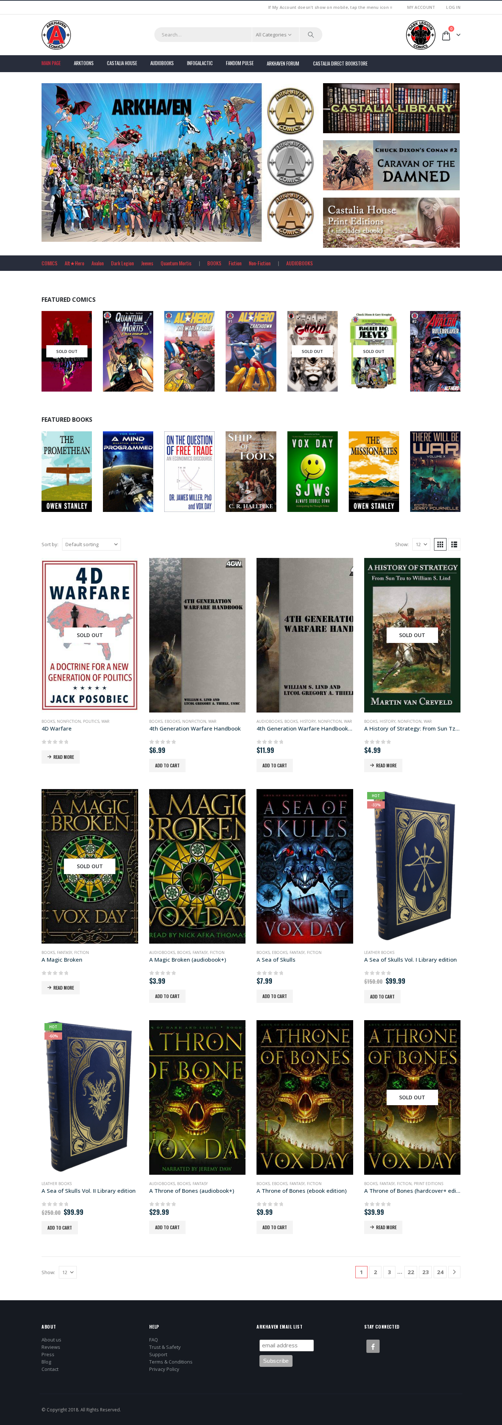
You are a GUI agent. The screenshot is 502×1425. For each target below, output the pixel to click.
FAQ (153, 1339)
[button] (440, 544)
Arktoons (84, 63)
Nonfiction (260, 477)
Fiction (235, 263)
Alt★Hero (74, 263)
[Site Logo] (56, 35)
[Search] (311, 34)
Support (158, 1354)
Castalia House (122, 63)
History (308, 721)
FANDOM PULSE (240, 63)
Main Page (51, 63)
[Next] (454, 1272)
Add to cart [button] (167, 765)
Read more (63, 757)
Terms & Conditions (171, 1361)
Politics (91, 721)
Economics (199, 477)
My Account (421, 7)
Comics (56, 365)
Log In (453, 7)
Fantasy (64, 952)
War (105, 721)
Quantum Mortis (176, 263)
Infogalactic (200, 63)
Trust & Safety (165, 1347)
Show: (402, 544)
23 (425, 1272)
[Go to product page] (197, 635)
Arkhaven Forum (283, 63)
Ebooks (318, 477)
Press (48, 1354)
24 (440, 1272)
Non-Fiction (259, 263)
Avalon (98, 263)
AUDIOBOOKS (299, 263)
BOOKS (214, 263)
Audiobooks (162, 63)
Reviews (51, 1347)
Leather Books (379, 952)
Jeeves (147, 263)
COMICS (49, 263)
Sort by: (50, 544)
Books (55, 477)
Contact (50, 1369)
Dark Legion (122, 263)
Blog (46, 1361)
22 (411, 1272)
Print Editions (428, 1183)
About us (51, 1339)
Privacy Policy (164, 1369)
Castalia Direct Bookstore (340, 63)
